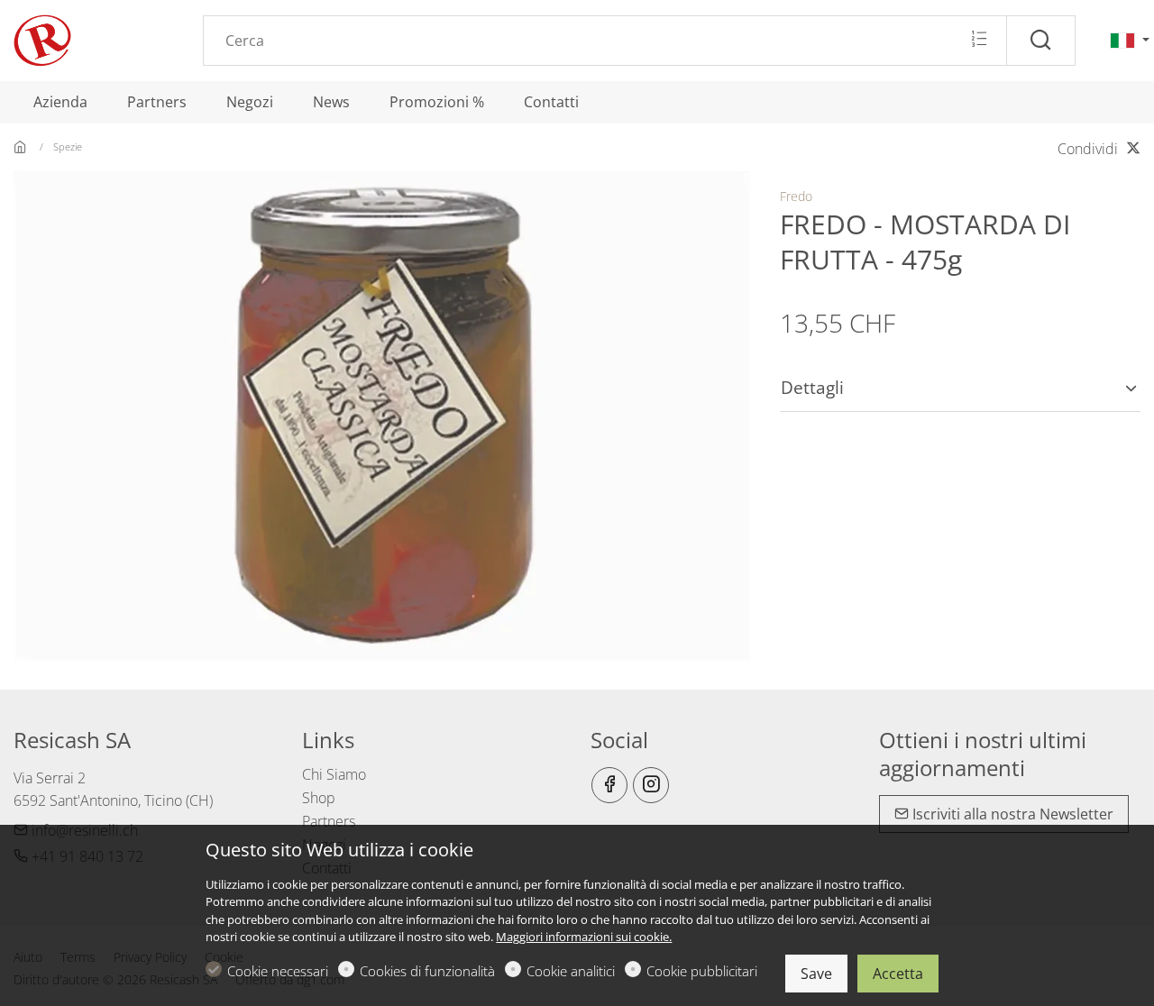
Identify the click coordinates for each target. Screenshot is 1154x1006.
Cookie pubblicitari (701, 971)
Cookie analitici (571, 971)
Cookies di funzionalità (427, 971)
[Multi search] (978, 40)
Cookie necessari (277, 971)
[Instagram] (651, 785)
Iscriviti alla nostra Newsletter (1011, 814)
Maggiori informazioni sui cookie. (584, 936)
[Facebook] (609, 785)
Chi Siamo (334, 774)
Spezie (67, 146)
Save (816, 973)
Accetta (898, 973)
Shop (318, 798)
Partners (328, 821)
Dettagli (812, 387)
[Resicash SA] (90, 39)
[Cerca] (1041, 40)
